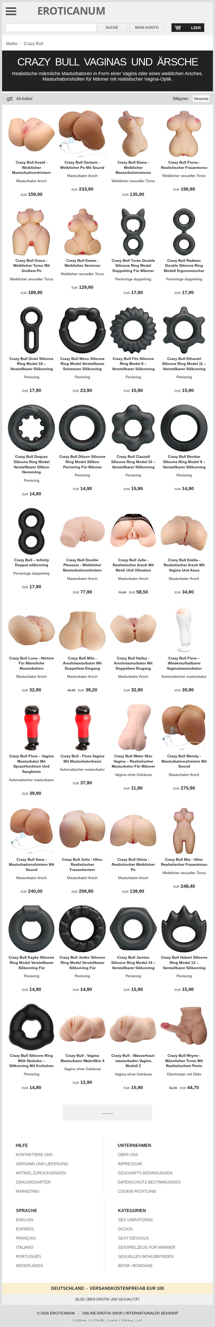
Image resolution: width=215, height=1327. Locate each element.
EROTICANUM (71, 10)
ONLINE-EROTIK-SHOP (102, 1313)
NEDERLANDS (29, 1265)
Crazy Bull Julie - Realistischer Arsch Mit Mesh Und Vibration (133, 565)
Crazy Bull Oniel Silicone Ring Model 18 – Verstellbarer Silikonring (31, 364)
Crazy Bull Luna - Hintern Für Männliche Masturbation (31, 663)
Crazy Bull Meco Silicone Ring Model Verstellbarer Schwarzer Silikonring (82, 364)
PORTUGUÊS (28, 1256)
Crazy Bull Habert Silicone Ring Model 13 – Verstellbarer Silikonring (184, 962)
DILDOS (125, 1229)
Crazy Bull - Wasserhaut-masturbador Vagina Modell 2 (133, 1060)
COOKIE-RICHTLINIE (137, 1191)
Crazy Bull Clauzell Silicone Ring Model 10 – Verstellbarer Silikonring (133, 461)
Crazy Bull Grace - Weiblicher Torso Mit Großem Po (31, 265)
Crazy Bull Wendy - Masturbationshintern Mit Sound (184, 761)
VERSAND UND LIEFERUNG (42, 1164)
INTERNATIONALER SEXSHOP (152, 1313)
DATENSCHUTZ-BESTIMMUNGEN (149, 1182)
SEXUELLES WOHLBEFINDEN (146, 1256)
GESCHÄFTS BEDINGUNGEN (145, 1173)
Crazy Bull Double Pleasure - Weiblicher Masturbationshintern (82, 565)
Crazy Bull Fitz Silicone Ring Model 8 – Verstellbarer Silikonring (133, 364)
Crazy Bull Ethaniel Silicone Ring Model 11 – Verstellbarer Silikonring (184, 364)
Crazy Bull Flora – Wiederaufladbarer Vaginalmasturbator (184, 663)
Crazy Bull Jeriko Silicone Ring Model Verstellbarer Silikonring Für (82, 962)
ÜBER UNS (128, 1154)
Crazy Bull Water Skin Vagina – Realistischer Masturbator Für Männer (133, 761)
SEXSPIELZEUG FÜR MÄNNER (146, 1247)
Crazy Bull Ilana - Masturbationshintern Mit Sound (31, 864)
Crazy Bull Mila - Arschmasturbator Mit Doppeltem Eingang (82, 663)
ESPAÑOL (25, 1229)
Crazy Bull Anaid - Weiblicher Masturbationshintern (31, 167)
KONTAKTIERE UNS (34, 1154)
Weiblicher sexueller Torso (133, 181)
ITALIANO (25, 1247)
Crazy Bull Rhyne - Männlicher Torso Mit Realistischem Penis (184, 1060)
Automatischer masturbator (184, 676)
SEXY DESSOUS (133, 1238)
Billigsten (180, 98)
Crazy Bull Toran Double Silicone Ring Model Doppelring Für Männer (133, 265)
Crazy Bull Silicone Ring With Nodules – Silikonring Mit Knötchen (31, 1060)
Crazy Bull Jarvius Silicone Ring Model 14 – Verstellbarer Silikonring (133, 962)
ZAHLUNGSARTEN (33, 1182)
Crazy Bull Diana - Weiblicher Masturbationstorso (133, 167)
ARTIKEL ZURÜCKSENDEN (41, 1173)
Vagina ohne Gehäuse (133, 775)
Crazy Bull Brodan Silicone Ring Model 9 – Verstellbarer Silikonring (184, 461)
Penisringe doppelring (133, 279)
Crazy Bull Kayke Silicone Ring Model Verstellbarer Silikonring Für (31, 962)
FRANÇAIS (26, 1238)
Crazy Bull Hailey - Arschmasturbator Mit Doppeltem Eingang (133, 663)
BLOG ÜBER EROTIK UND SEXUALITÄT (108, 1299)
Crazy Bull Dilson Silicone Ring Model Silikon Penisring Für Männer (82, 461)
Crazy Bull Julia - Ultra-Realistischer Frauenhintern (82, 864)
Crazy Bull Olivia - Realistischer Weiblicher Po (133, 864)
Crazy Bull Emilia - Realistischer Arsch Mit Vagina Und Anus (184, 565)
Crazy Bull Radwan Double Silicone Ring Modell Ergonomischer (184, 265)
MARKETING (27, 1191)
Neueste (201, 98)
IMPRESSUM (130, 1164)
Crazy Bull (33, 43)
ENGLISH (24, 1220)
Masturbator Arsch (31, 181)
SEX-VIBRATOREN (135, 1220)
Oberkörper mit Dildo (184, 1074)
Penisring (31, 377)
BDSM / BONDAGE (135, 1265)
